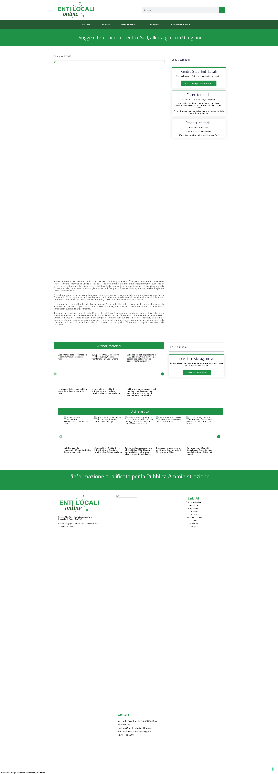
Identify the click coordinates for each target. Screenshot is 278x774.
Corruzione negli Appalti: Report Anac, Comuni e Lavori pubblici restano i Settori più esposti (199, 451)
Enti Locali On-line (193, 502)
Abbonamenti (194, 508)
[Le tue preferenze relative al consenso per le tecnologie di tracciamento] (273, 769)
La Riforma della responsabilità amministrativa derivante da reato (72, 391)
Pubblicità (194, 523)
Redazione (193, 505)
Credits (194, 520)
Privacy (194, 514)
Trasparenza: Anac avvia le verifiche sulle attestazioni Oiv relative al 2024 (168, 450)
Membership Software (35, 772)
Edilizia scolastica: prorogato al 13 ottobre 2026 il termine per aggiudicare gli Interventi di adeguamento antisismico (143, 392)
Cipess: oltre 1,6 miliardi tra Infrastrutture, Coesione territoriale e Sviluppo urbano (106, 391)
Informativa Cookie (194, 517)
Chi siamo (194, 511)
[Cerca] (222, 10)
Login (193, 526)
